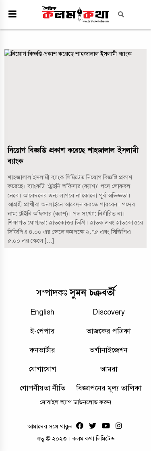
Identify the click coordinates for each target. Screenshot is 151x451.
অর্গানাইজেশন (109, 350)
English (42, 312)
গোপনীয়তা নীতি (42, 388)
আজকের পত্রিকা (109, 331)
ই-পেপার (42, 331)
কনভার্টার (42, 350)
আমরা (109, 369)
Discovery (109, 312)
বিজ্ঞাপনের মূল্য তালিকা (109, 388)
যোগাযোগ (42, 369)
